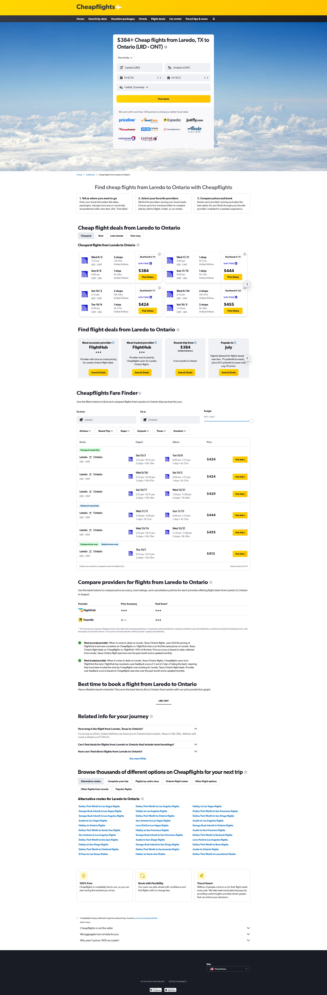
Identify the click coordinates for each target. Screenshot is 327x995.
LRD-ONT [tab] (164, 700)
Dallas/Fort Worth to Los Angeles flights (157, 806)
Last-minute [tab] (116, 235)
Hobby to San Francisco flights (152, 830)
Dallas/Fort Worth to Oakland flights (99, 849)
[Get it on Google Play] (156, 990)
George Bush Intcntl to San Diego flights (157, 844)
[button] (165, 47)
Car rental (175, 18)
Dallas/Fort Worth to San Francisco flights (215, 811)
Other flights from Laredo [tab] (94, 789)
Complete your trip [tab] (118, 781)
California (90, 175)
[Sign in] (213, 19)
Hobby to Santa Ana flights (150, 854)
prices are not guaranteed (146, 918)
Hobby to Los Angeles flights (151, 811)
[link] (98, 372)
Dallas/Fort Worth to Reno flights (210, 844)
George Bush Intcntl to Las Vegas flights (100, 811)
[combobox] (125, 57)
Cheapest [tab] (86, 235)
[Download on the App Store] (170, 990)
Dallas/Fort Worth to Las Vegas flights (99, 806)
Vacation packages (123, 18)
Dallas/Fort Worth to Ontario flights (155, 815)
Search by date (97, 18)
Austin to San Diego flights (150, 839)
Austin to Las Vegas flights (93, 820)
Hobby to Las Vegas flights (207, 806)
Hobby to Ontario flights (92, 825)
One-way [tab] (135, 235)
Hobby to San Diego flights (93, 844)
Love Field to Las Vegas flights (152, 825)
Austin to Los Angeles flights (208, 820)
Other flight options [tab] (206, 781)
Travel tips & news (196, 18)
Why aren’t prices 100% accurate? (99, 940)
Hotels (143, 18)
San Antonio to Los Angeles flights (97, 835)
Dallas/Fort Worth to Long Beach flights (214, 854)
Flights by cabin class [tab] (147, 781)
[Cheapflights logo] (96, 7)
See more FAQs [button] (138, 758)
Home (80, 18)
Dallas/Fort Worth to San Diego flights (213, 815)
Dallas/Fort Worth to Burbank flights (212, 835)
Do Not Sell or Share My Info (153, 981)
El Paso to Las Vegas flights (93, 854)
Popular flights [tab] (124, 789)
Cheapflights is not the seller (96, 928)
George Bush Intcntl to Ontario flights (213, 825)
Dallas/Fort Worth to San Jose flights (98, 839)
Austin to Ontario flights (206, 849)
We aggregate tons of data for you (99, 934)
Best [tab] (100, 235)
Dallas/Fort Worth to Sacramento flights (157, 849)
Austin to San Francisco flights (209, 830)
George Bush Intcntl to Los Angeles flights (101, 815)
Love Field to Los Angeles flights (210, 839)
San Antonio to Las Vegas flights (153, 820)
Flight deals (158, 18)
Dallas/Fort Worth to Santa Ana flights (99, 830)
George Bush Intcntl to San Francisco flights (159, 835)
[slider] (251, 421)
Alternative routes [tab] (91, 781)
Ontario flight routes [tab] (177, 781)
